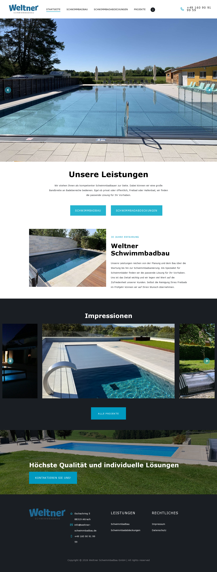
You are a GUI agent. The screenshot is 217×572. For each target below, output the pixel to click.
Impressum (158, 524)
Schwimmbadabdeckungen (125, 530)
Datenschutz (159, 530)
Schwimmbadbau (120, 524)
